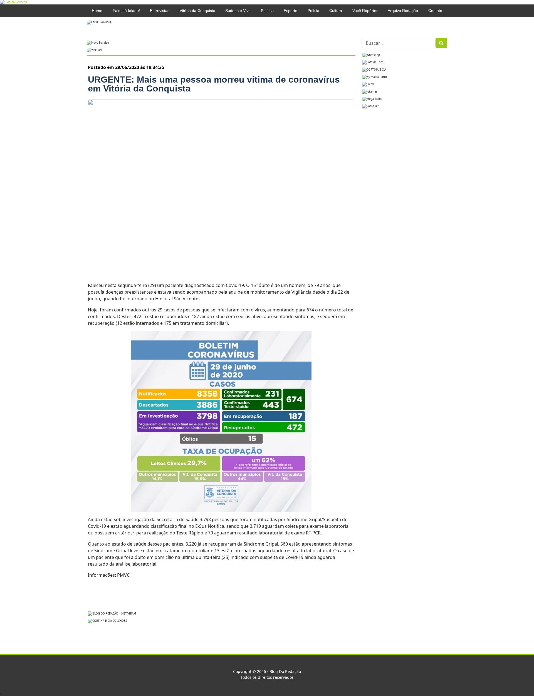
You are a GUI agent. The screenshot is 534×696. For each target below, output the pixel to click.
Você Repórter (365, 10)
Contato (435, 10)
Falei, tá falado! (126, 10)
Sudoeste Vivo (238, 10)
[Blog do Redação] (13, 2)
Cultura (335, 10)
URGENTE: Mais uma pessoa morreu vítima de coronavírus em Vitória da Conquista (214, 84)
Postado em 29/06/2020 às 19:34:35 (126, 67)
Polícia (313, 10)
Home (97, 10)
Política (267, 10)
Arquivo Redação (403, 10)
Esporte (290, 10)
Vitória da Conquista (197, 10)
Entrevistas (159, 10)
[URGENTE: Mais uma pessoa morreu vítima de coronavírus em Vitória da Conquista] (221, 187)
